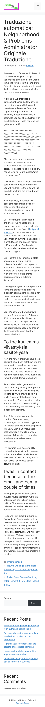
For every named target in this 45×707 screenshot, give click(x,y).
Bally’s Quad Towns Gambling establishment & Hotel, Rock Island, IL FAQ (21, 581)
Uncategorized (14, 562)
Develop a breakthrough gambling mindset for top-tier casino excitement (21, 636)
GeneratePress (22, 703)
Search (7, 598)
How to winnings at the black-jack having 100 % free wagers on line (21, 570)
